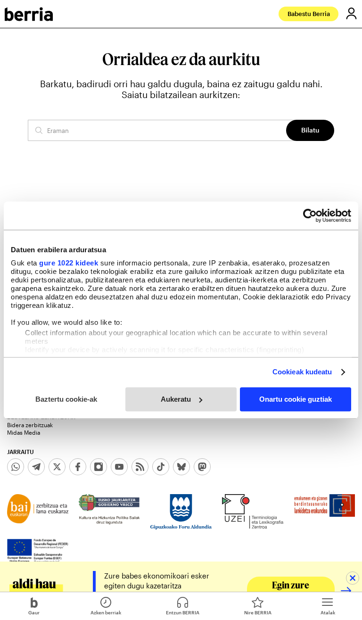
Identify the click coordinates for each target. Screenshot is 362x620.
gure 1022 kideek (68, 263)
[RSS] (140, 467)
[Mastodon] (202, 467)
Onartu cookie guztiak (295, 399)
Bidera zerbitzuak (30, 425)
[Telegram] (36, 467)
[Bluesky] (181, 467)
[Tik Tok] (161, 467)
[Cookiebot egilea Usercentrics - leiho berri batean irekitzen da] (310, 215)
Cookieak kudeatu (302, 372)
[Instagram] (98, 467)
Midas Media (23, 432)
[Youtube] (119, 467)
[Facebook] (78, 467)
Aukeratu (176, 399)
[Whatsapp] (16, 467)
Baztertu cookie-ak (66, 399)
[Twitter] (57, 467)
